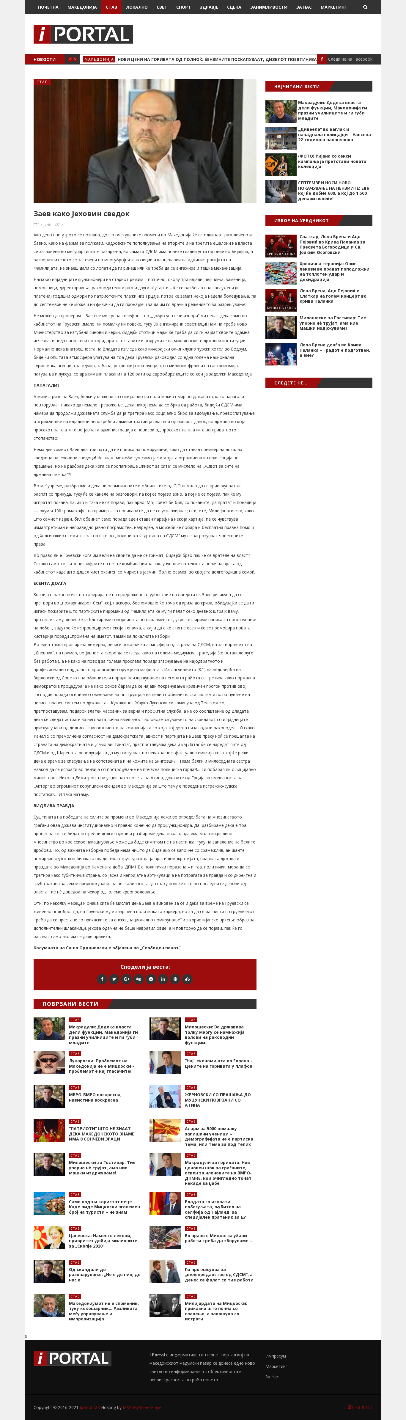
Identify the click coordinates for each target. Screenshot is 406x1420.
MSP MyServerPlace (142, 1407)
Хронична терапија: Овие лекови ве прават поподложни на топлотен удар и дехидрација (334, 271)
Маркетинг (334, 7)
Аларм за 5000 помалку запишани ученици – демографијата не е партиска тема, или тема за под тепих (219, 1136)
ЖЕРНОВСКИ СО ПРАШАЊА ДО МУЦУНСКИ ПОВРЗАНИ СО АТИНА (218, 1100)
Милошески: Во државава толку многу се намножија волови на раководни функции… (215, 1034)
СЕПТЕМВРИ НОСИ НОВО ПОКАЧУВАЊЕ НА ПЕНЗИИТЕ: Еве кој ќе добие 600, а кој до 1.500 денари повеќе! (333, 190)
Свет (162, 7)
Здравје (209, 7)
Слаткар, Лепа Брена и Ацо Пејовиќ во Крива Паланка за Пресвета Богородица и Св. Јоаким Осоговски (332, 244)
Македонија (82, 7)
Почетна (48, 7)
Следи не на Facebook (350, 59)
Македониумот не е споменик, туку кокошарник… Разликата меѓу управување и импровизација (104, 1311)
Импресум (275, 1356)
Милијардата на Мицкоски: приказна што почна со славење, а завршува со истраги (216, 1311)
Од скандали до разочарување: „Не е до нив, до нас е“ (105, 1275)
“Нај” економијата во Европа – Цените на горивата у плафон (219, 1063)
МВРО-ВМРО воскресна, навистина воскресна (95, 1097)
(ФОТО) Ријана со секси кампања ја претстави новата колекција (332, 161)
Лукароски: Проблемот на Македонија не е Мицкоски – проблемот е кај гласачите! (102, 1066)
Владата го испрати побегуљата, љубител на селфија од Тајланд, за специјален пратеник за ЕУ (215, 1209)
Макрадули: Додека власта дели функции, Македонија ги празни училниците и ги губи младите (103, 1034)
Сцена (234, 7)
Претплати (361, 1407)
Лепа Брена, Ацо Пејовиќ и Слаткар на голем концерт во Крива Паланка (333, 296)
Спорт (183, 7)
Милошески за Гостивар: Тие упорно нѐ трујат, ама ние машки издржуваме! (102, 1168)
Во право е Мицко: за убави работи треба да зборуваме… (218, 1238)
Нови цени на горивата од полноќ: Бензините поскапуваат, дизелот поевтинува (217, 59)
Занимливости (268, 7)
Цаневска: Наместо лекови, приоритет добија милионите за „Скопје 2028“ (103, 1241)
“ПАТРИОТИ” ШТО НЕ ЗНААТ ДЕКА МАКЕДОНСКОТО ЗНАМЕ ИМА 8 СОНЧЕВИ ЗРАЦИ (101, 1134)
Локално (137, 7)
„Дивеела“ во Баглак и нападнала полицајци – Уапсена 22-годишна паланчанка (334, 134)
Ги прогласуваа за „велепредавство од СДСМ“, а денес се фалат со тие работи (219, 1275)
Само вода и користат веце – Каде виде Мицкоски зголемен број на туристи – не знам (104, 1207)
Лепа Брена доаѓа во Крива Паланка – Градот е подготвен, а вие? (335, 350)
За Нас (304, 7)
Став (111, 7)
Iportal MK (90, 1407)
